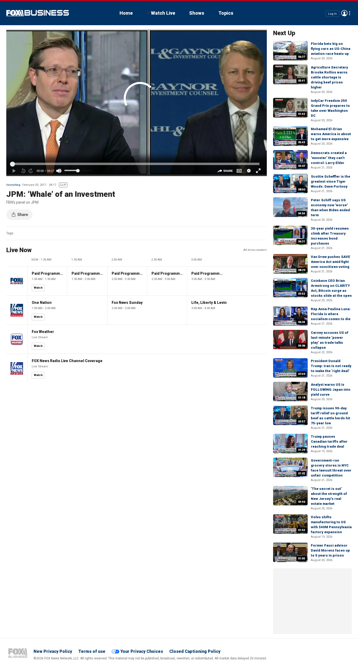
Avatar (344, 13)
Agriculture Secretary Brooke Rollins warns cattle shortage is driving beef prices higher (329, 77)
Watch (38, 287)
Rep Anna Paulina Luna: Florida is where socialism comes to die (331, 314)
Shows (196, 13)
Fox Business (37, 13)
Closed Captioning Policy (194, 651)
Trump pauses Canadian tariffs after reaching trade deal (329, 441)
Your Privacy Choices (141, 651)
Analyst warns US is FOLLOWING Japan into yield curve (330, 389)
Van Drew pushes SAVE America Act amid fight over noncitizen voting (330, 262)
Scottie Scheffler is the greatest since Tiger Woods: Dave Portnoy (330, 181)
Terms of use (91, 651)
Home (126, 13)
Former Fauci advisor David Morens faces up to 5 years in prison (330, 550)
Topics (225, 13)
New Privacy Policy (53, 651)
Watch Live (163, 13)
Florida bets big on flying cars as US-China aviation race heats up (330, 49)
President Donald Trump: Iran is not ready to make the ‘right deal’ (331, 366)
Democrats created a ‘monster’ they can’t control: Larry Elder (329, 158)
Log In (332, 13)
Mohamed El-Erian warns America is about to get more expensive (331, 134)
